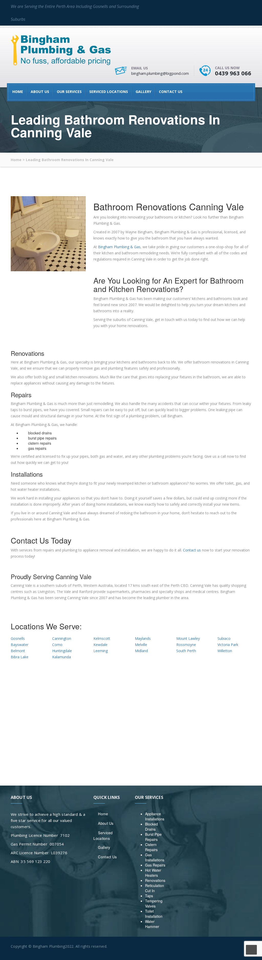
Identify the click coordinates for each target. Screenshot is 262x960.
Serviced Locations (108, 91)
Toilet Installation (153, 914)
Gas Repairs (155, 865)
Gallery (143, 91)
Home (17, 91)
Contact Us (170, 91)
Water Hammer (152, 924)
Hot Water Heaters (153, 873)
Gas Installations (154, 857)
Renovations (155, 880)
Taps (149, 895)
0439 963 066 (233, 73)
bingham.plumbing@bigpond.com (160, 73)
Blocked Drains (151, 826)
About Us (40, 91)
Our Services (69, 91)
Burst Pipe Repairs (153, 837)
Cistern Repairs (151, 847)
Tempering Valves (153, 903)
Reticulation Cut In (154, 888)
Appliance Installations (154, 816)
